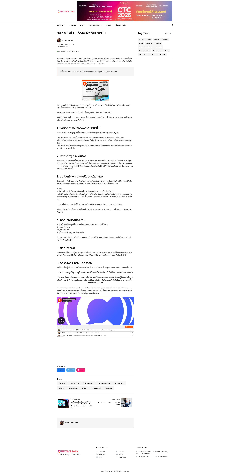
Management (72, 388)
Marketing (149, 43)
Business (62, 383)
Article (141, 39)
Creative (158, 43)
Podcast (165, 39)
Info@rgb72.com (143, 456)
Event (141, 43)
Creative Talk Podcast (145, 47)
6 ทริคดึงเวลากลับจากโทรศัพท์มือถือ (109, 403)
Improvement (119, 383)
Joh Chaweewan (71, 422)
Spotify (101, 457)
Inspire (61, 388)
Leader (152, 55)
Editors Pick (142, 55)
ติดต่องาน (108, 25)
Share (62, 370)
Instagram (102, 454)
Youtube (121, 454)
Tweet (72, 370)
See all (167, 33)
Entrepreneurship (104, 383)
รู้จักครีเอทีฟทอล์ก (120, 25)
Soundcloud (122, 457)
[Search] (172, 25)
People (149, 39)
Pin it (81, 370)
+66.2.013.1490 (163, 456)
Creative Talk (74, 383)
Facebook (102, 451)
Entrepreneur (88, 383)
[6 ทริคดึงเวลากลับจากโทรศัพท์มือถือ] (126, 402)
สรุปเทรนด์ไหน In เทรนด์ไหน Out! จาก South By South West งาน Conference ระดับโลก (81, 405)
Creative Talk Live (144, 51)
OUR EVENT (61, 25)
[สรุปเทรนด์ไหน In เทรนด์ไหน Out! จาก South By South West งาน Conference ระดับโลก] (64, 403)
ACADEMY (73, 25)
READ (82, 25)
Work (84, 388)
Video (166, 51)
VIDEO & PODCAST (95, 25)
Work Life (108, 388)
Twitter (120, 451)
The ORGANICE (96, 388)
